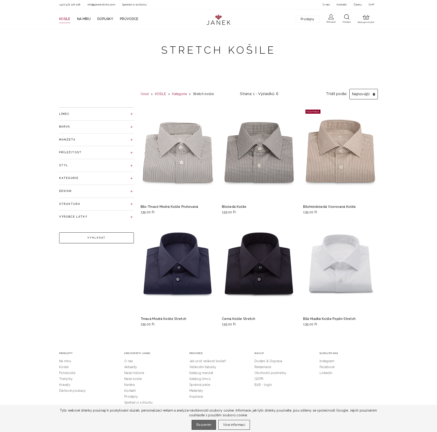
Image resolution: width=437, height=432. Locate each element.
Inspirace (196, 396)
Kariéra (129, 385)
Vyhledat (96, 237)
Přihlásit (331, 22)
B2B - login (263, 385)
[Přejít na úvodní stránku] (218, 20)
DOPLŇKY (105, 19)
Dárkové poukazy (72, 390)
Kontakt (342, 4)
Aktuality (130, 367)
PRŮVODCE (129, 19)
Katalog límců (200, 379)
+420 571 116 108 (70, 4)
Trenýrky (66, 379)
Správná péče (199, 385)
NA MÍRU (84, 19)
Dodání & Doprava (268, 361)
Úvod (145, 94)
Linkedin (326, 373)
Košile (64, 367)
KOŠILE (64, 19)
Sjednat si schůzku (134, 4)
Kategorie (179, 94)
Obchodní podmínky (270, 373)
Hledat (347, 22)
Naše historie (134, 373)
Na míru (65, 361)
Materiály (196, 390)
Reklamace (262, 367)
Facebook (327, 367)
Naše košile (133, 379)
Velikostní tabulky (202, 367)
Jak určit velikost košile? (207, 361)
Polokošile (67, 373)
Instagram (327, 361)
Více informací (234, 425)
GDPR (258, 379)
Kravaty (64, 385)
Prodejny (307, 19)
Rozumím (203, 425)
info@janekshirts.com (101, 4)
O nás (326, 4)
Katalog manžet (201, 373)
